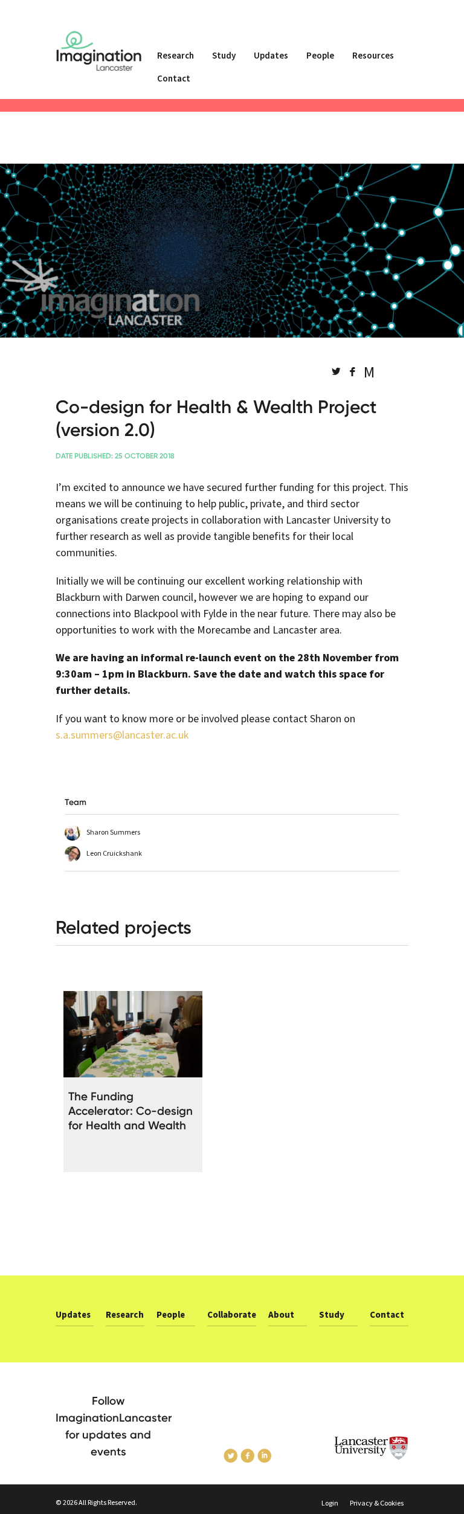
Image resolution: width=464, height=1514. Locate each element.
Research (175, 56)
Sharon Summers (113, 832)
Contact (173, 78)
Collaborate (231, 1315)
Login (329, 1503)
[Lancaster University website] (371, 1448)
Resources (373, 56)
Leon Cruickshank (114, 853)
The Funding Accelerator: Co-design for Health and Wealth (130, 1110)
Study (224, 56)
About (281, 1315)
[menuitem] (175, 61)
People (320, 56)
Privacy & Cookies (377, 1503)
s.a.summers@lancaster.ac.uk (122, 735)
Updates (271, 56)
